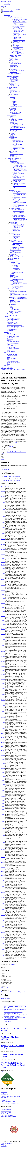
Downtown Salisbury (12, 87)
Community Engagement (13, 76)
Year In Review (14, 59)
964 (5, 476)
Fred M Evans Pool (18, 141)
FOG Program (13, 295)
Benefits (12, 116)
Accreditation (16, 236)
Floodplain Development (16, 129)
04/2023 (3, 674)
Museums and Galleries (12, 361)
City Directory (13, 77)
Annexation (13, 159)
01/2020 (3, 814)
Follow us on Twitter (6, 1112)
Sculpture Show (17, 227)
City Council (10, 16)
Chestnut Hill (16, 263)
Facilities (12, 138)
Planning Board (17, 38)
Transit (8, 305)
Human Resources (11, 115)
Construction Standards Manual (17, 124)
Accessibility (7, 4)
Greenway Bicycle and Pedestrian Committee (18, 29)
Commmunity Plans (12, 334)
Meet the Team (13, 74)
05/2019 (3, 880)
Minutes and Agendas (15, 55)
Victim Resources (14, 258)
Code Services (13, 161)
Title (2, 486)
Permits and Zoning (11, 329)
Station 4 (15, 102)
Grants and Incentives (15, 191)
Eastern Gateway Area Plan (20, 170)
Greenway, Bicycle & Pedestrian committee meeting (14, 1018)
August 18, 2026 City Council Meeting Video (12, 1047)
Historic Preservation (15, 208)
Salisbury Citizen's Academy (17, 70)
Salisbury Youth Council (19, 41)
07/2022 (3, 755)
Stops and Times (14, 312)
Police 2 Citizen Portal (15, 252)
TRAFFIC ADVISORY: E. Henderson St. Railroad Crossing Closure (14, 1065)
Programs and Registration (16, 154)
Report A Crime (14, 255)
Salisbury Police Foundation (17, 257)
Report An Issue (14, 276)
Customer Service (14, 94)
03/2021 (3, 784)
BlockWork (16, 229)
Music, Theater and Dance (13, 362)
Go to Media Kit (5, 469)
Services (15, 238)
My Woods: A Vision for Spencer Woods (19, 179)
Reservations (13, 155)
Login (2, 1144)
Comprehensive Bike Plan (19, 166)
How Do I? (6, 365)
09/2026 (3, 491)
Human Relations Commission (17, 32)
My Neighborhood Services (13, 341)
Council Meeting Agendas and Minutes (10, 1096)
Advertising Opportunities (13, 318)
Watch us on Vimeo (6, 1113)
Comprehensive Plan (12, 322)
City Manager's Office (15, 63)
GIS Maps (12, 190)
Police (8, 231)
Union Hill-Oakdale (18, 272)
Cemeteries (12, 262)
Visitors (5, 352)
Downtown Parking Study (19, 169)
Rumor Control (13, 83)
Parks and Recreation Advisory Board (18, 36)
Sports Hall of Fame (15, 156)
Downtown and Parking (13, 336)
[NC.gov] (6, 1140)
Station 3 (15, 101)
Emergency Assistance (18, 211)
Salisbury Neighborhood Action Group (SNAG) (13, 1012)
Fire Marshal (13, 108)
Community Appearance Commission (19, 26)
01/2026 (3, 539)
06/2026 (3, 509)
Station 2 (15, 99)
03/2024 (3, 616)
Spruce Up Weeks (17, 282)
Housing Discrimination (19, 218)
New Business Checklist (13, 327)
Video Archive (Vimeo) (15, 86)
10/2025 (3, 549)
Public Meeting (13, 72)
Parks (11, 152)
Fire (8, 95)
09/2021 (3, 772)
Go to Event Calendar (6, 1021)
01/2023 (3, 688)
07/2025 (3, 554)
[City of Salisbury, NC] (7, 11)
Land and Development (12, 123)
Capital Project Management (14, 73)
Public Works (10, 259)
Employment (4, 1092)
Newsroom (12, 81)
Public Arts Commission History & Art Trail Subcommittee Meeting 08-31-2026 (15, 1006)
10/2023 (3, 634)
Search (17, 9)
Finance (9, 88)
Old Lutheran (16, 269)
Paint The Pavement (18, 226)
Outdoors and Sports (12, 359)
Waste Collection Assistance (20, 283)
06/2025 (3, 562)
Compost (12, 273)
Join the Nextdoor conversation (8, 1116)
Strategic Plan (13, 56)
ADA (11, 307)
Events (8, 357)
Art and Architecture (12, 354)
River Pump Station (15, 301)
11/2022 (3, 733)
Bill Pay (9, 333)
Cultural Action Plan (18, 168)
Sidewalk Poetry (17, 230)
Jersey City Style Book (18, 176)
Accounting (13, 90)
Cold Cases (13, 240)
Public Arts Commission (19, 40)
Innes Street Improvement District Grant (19, 203)
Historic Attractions (11, 358)
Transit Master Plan (14, 309)
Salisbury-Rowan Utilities (13, 289)
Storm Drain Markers (18, 279)
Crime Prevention (14, 244)
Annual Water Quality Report (8, 1101)
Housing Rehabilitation (18, 220)
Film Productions (14, 80)
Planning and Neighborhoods (14, 158)
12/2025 (3, 544)
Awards (12, 84)
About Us (12, 97)
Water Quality (13, 302)
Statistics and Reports (18, 247)
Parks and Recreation (12, 137)
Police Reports (4, 1094)
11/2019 (3, 862)
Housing (9, 340)
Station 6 (15, 105)
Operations (15, 237)
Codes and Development (13, 320)
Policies (12, 122)
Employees (3, 6)
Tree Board (16, 45)
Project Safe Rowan (18, 245)
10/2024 (3, 579)
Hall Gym (15, 143)
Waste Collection (14, 280)
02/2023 (3, 679)
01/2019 (3, 955)
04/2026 (3, 522)
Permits (12, 133)
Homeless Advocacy (18, 243)
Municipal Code (14, 66)
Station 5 (15, 104)
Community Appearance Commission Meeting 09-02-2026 (15, 1015)
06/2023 (3, 662)
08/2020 (3, 800)
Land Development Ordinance (17, 127)
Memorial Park (16, 270)
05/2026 (3, 516)
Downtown (13, 188)
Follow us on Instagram (7, 1115)
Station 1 (15, 98)
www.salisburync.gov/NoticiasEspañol (10, 480)
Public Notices (13, 69)
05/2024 (3, 607)
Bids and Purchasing (15, 91)
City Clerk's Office (14, 62)
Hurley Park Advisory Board (20, 34)
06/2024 (3, 590)
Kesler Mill (19, 165)
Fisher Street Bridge (18, 286)
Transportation (10, 314)
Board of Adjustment (18, 24)
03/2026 (3, 527)
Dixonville (15, 265)
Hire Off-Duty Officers (15, 250)
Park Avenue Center (18, 147)
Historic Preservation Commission (18, 47)
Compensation (13, 117)
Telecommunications (15, 113)
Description (8, 486)
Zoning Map (13, 134)
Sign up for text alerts (6, 1109)
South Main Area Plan (18, 181)
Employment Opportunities (16, 119)
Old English (16, 268)
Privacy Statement (7, 1143)
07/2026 (3, 502)
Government (7, 15)
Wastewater (13, 304)
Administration (10, 60)
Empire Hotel (13, 65)
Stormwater (13, 277)
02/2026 (3, 533)
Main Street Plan (17, 177)
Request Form (13, 111)
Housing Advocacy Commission (18, 50)
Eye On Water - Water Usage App (18, 294)
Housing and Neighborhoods (17, 209)
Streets (11, 284)
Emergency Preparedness (16, 106)
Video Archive (13, 58)
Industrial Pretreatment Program (18, 297)
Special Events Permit (15, 112)
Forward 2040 (16, 172)
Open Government (14, 67)
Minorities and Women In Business (18, 54)
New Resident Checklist (13, 343)
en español (13, 964)
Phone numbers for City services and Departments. (13, 991)
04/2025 (3, 573)
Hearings (12, 136)
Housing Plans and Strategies (20, 219)
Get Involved (13, 149)
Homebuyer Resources (18, 215)
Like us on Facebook (6, 1111)
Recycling (12, 275)
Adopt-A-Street (14, 261)
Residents (6, 332)
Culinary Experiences (12, 355)
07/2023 (3, 639)
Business (6, 316)
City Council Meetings (15, 52)
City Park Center (17, 140)
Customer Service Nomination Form (9, 1103)
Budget (12, 92)
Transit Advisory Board (15, 311)
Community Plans (14, 162)
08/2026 (3, 497)
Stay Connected (11, 347)
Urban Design (13, 223)
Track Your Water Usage (13, 348)
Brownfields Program (18, 163)
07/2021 (3, 780)
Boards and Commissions (16, 17)
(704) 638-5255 (16, 442)
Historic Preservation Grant (19, 193)
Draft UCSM (16, 126)
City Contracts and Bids (13, 319)
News (8, 344)
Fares (11, 308)
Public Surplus (10, 330)
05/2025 (3, 568)
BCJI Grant (16, 248)
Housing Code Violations (19, 216)
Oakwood (15, 266)
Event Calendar (14, 79)
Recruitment (13, 109)
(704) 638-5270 (4, 987)
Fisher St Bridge (17, 287)
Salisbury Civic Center (18, 148)
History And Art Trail (18, 225)
